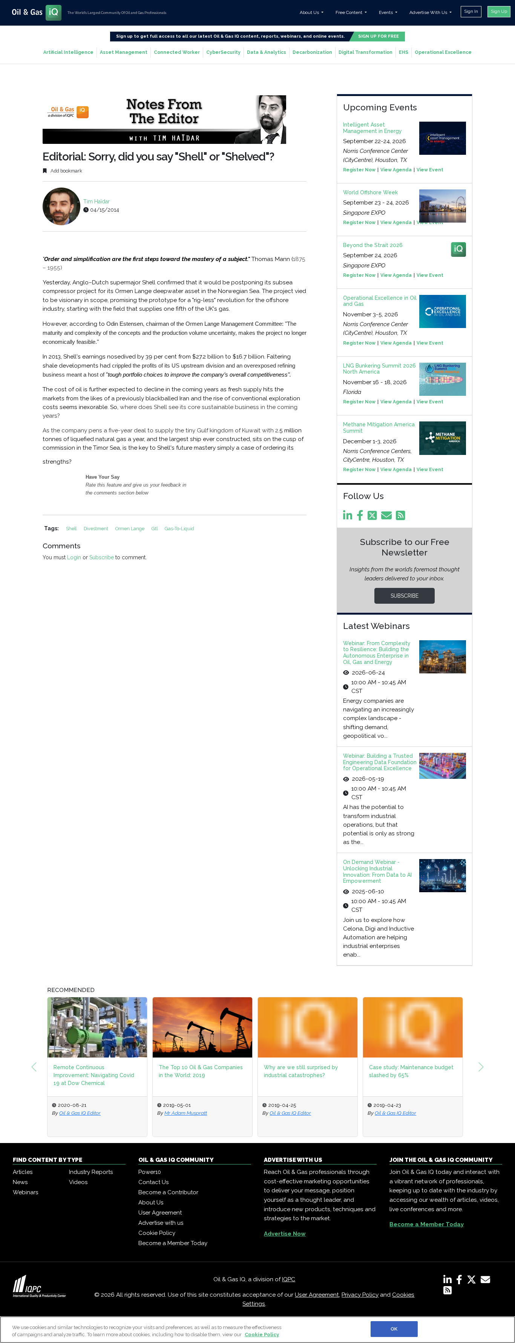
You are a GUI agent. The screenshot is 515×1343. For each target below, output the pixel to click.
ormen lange (130, 528)
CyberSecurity (223, 52)
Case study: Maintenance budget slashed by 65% (411, 1071)
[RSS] (447, 1292)
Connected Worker (177, 52)
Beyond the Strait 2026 (373, 245)
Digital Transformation (365, 52)
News (20, 1182)
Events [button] (386, 12)
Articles (22, 1172)
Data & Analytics (266, 52)
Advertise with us (160, 1222)
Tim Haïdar (96, 201)
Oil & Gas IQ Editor (80, 1113)
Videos (78, 1182)
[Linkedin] (349, 517)
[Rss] (402, 517)
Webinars (25, 1192)
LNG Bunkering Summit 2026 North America (379, 369)
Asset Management (123, 52)
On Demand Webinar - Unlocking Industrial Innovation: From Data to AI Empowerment (377, 871)
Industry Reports (91, 1172)
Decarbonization (312, 52)
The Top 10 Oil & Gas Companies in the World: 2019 (201, 1071)
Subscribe (101, 557)
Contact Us (153, 1182)
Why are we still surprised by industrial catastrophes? (301, 1071)
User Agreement (160, 1212)
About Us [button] (310, 12)
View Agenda (396, 170)
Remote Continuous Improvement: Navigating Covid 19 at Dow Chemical (94, 1075)
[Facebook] (361, 517)
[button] (34, 1067)
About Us (150, 1202)
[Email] (387, 517)
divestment (96, 528)
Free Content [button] (349, 12)
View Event (430, 170)
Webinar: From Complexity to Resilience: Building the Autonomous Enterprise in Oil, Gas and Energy (377, 652)
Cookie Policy (156, 1233)
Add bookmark (65, 171)
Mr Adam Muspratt (185, 1113)
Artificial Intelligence (68, 52)
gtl (155, 528)
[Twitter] (374, 517)
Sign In (471, 11)
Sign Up (499, 11)
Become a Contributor (168, 1192)
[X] (473, 1281)
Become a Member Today (172, 1243)
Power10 (149, 1172)
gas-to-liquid (179, 528)
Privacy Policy (360, 1294)
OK (394, 1329)
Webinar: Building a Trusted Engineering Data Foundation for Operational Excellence (380, 762)
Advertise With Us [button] (428, 12)
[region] (257, 1329)
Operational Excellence (443, 52)
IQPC (288, 1279)
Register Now (359, 170)
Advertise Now (285, 1233)
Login (74, 557)
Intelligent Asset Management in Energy (372, 128)
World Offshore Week (370, 192)
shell (72, 528)
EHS (403, 52)
